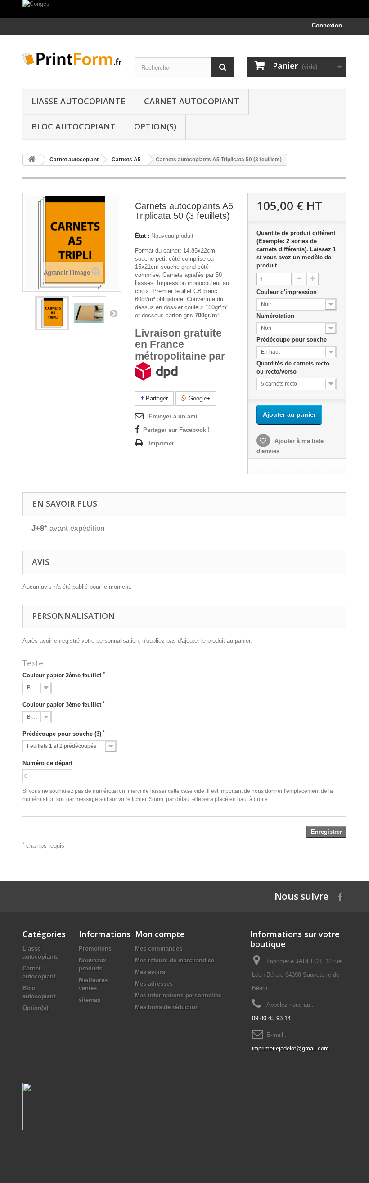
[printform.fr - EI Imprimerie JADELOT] (72, 59)
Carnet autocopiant (191, 101)
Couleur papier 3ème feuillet (63, 704)
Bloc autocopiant (74, 126)
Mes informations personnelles (178, 995)
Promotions (95, 948)
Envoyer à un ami (173, 416)
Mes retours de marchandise (174, 960)
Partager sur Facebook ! (176, 430)
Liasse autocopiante (79, 101)
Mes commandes (158, 948)
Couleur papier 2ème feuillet (63, 675)
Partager (156, 398)
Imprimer (161, 443)
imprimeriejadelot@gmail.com (290, 1048)
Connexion (327, 25)
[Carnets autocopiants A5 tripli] (52, 313)
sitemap (90, 999)
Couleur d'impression (287, 292)
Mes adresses (154, 983)
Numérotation (276, 315)
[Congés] (184, 9)
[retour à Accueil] (31, 159)
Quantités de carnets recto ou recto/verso (292, 367)
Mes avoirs (150, 972)
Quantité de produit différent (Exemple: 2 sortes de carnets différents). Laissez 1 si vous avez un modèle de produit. (296, 249)
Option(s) (155, 126)
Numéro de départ (47, 763)
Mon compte (160, 934)
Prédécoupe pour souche (292, 339)
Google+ (199, 398)
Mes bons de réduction (167, 1007)
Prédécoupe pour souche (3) (63, 733)
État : (142, 235)
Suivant (113, 313)
